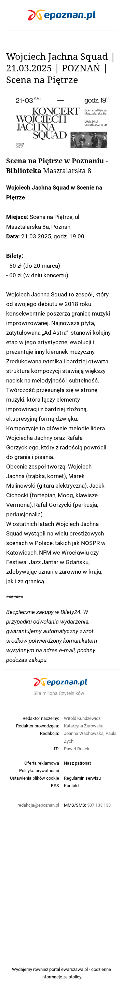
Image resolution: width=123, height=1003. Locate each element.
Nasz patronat (77, 763)
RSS (55, 785)
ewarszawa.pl (74, 969)
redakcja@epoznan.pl (38, 805)
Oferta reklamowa (41, 763)
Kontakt (71, 785)
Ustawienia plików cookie (34, 778)
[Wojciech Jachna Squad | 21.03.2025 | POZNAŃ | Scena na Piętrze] (61, 122)
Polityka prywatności (39, 770)
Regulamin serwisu (82, 778)
